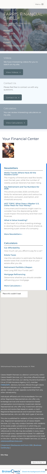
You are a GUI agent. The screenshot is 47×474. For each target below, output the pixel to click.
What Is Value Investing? (15, 220)
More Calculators (13, 286)
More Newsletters (13, 234)
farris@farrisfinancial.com (14, 45)
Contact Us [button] (11, 97)
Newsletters (11, 168)
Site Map (4, 455)
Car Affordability (12, 248)
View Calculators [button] (14, 123)
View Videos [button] (12, 72)
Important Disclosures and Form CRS (17, 445)
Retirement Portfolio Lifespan (18, 267)
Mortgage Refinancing (14, 274)
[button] (39, 4)
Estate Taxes (10, 255)
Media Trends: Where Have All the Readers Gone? (20, 174)
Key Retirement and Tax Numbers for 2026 (21, 188)
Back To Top (37, 462)
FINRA (3, 385)
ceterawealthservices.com (11, 441)
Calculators (10, 243)
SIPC (8, 385)
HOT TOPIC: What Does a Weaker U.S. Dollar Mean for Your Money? (21, 205)
